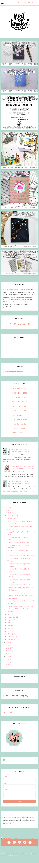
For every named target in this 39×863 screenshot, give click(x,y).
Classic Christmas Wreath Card (19, 174)
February (11, 637)
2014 (7, 654)
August (10, 620)
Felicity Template (20, 853)
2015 (7, 651)
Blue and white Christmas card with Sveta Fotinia (19, 71)
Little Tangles (8, 712)
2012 (7, 659)
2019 (7, 513)
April (9, 631)
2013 (7, 656)
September (12, 617)
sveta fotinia (19, 433)
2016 (7, 648)
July (9, 623)
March (10, 634)
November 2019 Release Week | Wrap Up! (21, 556)
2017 (7, 645)
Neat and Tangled (10, 853)
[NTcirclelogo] (14, 748)
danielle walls (19, 424)
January (10, 639)
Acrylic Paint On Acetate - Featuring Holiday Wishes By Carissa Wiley (19, 254)
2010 (7, 665)
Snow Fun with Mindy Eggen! (17, 593)
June (9, 625)
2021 (7, 507)
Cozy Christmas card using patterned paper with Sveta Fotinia (19, 45)
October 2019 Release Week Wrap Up (20, 606)
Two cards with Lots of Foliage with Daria (19, 134)
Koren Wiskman (19, 411)
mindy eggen (19, 428)
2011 (7, 662)
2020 (7, 510)
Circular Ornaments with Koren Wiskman (20, 213)
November (11, 518)
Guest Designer (19, 402)
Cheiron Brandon (19, 393)
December (11, 516)
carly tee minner (19, 420)
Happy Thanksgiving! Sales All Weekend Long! (19, 97)
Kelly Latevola (19, 406)
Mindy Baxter (19, 415)
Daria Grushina (19, 397)
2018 (7, 642)
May (9, 628)
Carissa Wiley (19, 388)
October (11, 614)
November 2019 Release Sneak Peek (19, 585)
